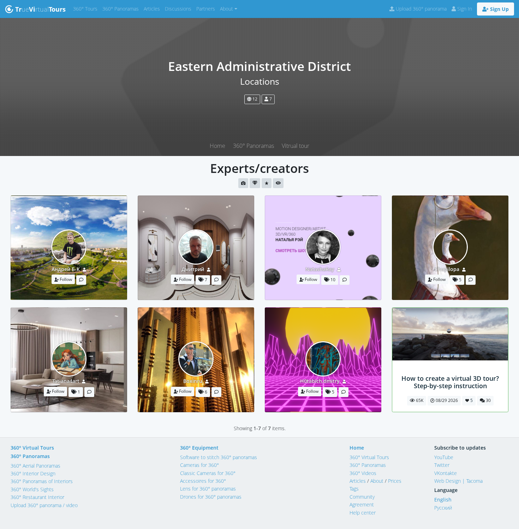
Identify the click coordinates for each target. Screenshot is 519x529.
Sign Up (499, 9)
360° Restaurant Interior (37, 497)
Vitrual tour (295, 146)
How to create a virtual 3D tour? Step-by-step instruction (450, 382)
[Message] (81, 280)
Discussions (179, 8)
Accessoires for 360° (203, 480)
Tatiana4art (65, 381)
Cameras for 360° (199, 465)
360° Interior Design (33, 473)
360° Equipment (199, 447)
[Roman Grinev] (450, 371)
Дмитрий (192, 269)
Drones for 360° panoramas (210, 496)
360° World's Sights (32, 489)
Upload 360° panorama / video (44, 505)
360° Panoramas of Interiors (42, 481)
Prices (394, 480)
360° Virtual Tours (32, 447)
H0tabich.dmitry (320, 381)
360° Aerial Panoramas (35, 465)
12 (254, 99)
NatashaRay (319, 269)
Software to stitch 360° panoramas (218, 457)
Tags (354, 488)
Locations (259, 81)
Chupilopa (447, 269)
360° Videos (363, 473)
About (376, 480)
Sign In (464, 8)
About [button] (226, 8)
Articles (153, 8)
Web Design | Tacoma (458, 480)
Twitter (441, 465)
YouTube (443, 457)
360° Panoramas (121, 8)
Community (362, 496)
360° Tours (86, 8)
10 (332, 280)
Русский (443, 507)
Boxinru (192, 381)
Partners (206, 8)
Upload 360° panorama (420, 8)
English (443, 499)
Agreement (362, 504)
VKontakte (445, 473)
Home (217, 146)
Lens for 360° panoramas (208, 488)
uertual (40, 9)
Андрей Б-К (66, 269)
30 (488, 400)
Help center (363, 512)
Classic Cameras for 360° (207, 473)
